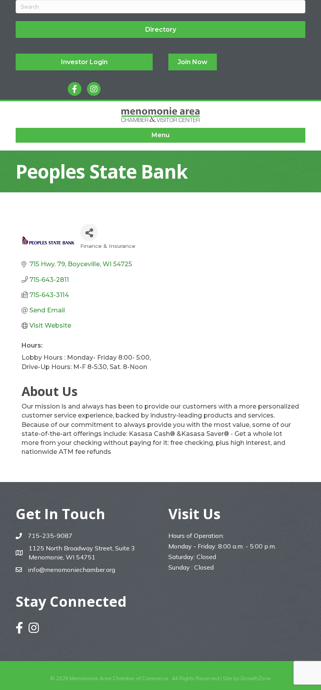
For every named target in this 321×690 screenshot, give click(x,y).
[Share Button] (89, 232)
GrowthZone (255, 678)
